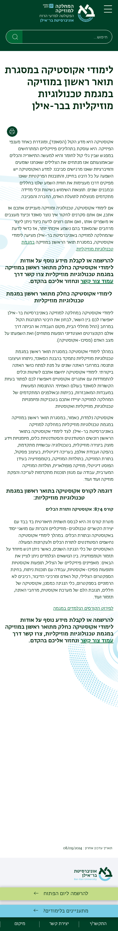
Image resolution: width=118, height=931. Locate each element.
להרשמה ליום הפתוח (66, 893)
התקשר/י (98, 924)
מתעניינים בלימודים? (65, 911)
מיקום (19, 924)
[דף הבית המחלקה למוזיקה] (50, 16)
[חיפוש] (14, 36)
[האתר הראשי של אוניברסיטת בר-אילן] (93, 880)
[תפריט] (108, 11)
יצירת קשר (59, 924)
